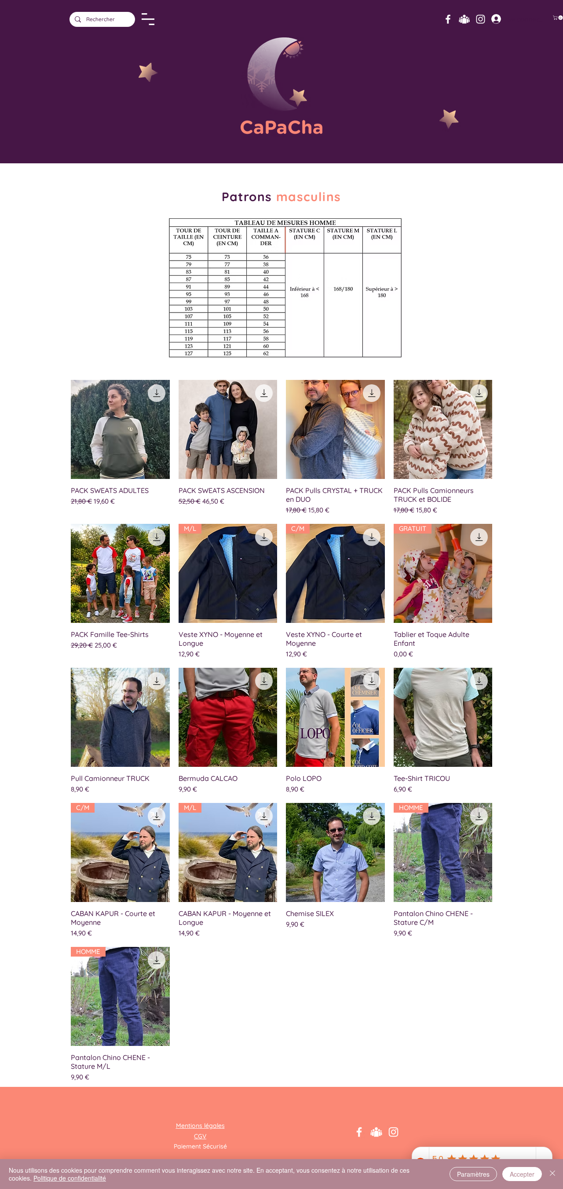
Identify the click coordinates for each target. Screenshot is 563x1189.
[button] (148, 19)
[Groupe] (464, 19)
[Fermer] (552, 1174)
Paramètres (473, 1174)
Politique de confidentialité (69, 1178)
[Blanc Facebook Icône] (448, 19)
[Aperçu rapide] (120, 429)
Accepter (522, 1174)
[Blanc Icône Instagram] (480, 19)
